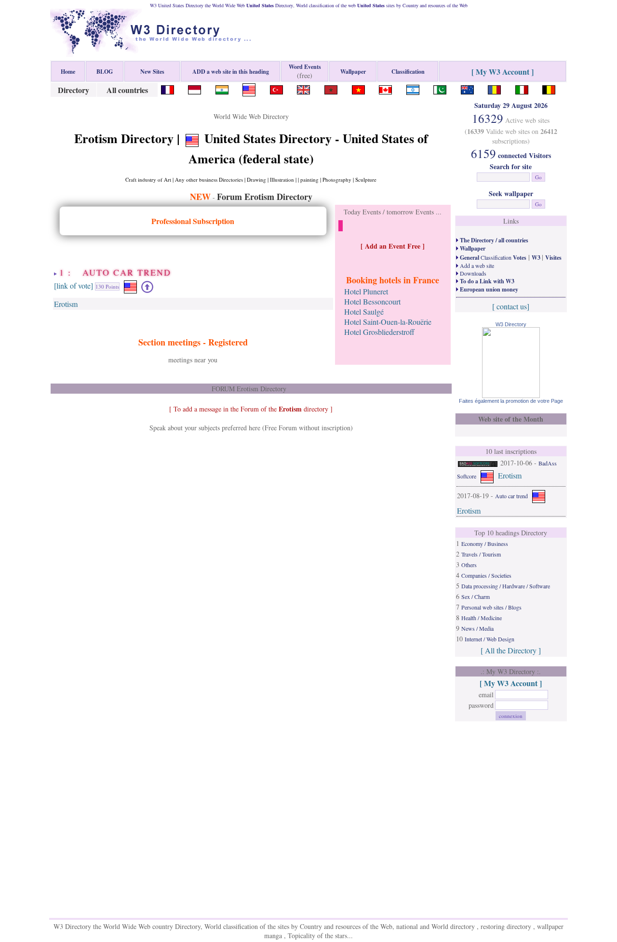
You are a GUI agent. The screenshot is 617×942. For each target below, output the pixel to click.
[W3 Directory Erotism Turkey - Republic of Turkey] (276, 88)
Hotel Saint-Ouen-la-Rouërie (387, 322)
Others (469, 565)
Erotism (66, 304)
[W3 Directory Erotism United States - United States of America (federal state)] (249, 88)
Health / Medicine (481, 618)
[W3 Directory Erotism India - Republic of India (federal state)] (222, 88)
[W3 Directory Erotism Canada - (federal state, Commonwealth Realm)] (385, 88)
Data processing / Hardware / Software (505, 586)
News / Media (477, 628)
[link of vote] (73, 285)
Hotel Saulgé (364, 311)
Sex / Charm (475, 596)
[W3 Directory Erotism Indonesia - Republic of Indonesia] (194, 88)
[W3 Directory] (511, 395)
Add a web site (476, 265)
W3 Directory (511, 324)
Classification (492, 257)
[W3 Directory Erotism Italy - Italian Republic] (522, 88)
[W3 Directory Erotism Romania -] (494, 88)
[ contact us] (510, 306)
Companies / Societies (486, 575)
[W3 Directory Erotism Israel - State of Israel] (413, 88)
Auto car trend (511, 496)
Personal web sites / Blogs (491, 607)
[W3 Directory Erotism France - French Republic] (167, 88)
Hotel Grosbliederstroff (379, 332)
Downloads (472, 273)
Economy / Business (484, 543)
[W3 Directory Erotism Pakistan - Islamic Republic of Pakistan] (440, 88)
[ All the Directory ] (511, 650)
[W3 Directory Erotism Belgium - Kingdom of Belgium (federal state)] (549, 88)
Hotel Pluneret (366, 291)
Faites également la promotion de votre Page (511, 401)
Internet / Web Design (489, 639)
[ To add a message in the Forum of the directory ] (251, 408)
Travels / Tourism (481, 554)
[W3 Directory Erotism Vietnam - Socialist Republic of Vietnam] (358, 88)
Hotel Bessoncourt (372, 301)
